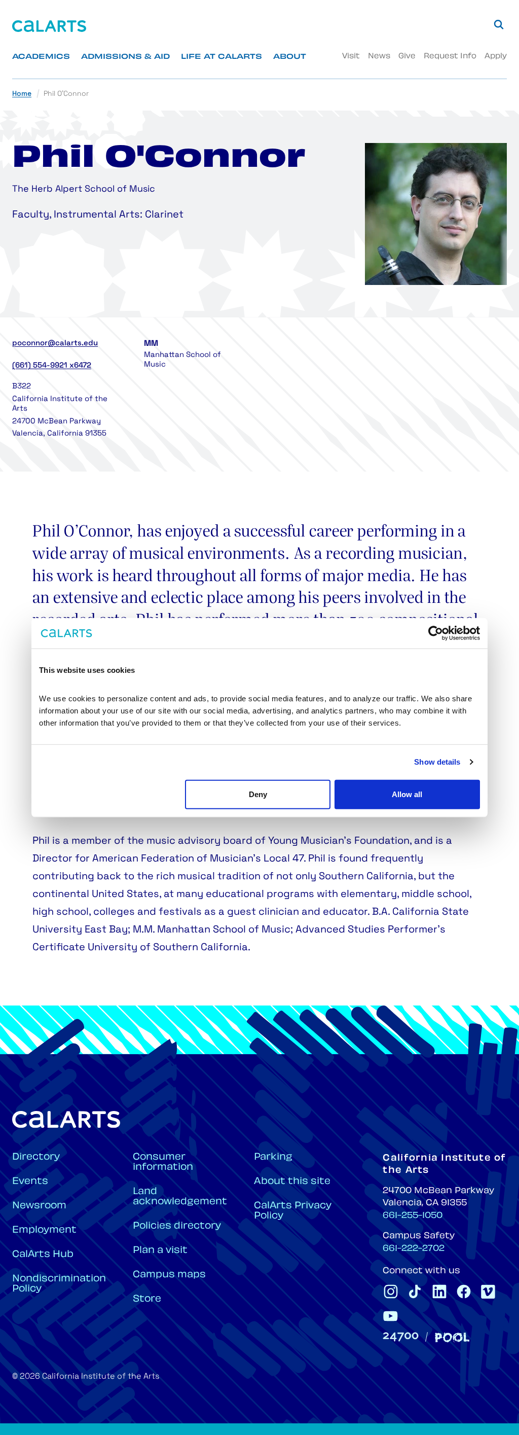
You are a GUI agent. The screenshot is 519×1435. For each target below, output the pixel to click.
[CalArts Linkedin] (439, 1291)
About (289, 57)
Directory (36, 1157)
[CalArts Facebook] (464, 1291)
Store (147, 1299)
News (379, 56)
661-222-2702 (413, 1249)
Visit (351, 56)
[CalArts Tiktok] (415, 1291)
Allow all (407, 794)
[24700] (401, 1337)
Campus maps (169, 1275)
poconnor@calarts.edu (55, 343)
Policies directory (177, 1226)
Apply (496, 56)
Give (407, 56)
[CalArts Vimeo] (488, 1291)
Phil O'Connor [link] (66, 94)
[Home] (49, 26)
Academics (41, 57)
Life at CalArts (221, 57)
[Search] (499, 24)
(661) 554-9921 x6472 (51, 366)
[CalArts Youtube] (391, 1316)
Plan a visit (160, 1250)
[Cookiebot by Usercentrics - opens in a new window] (435, 633)
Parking (273, 1157)
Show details (437, 762)
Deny (258, 794)
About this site (292, 1181)
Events (30, 1181)
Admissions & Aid (125, 57)
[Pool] (452, 1337)
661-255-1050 (412, 1216)
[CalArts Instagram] (391, 1291)
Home (21, 94)
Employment (44, 1230)
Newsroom (39, 1206)
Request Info (450, 56)
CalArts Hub (42, 1254)
